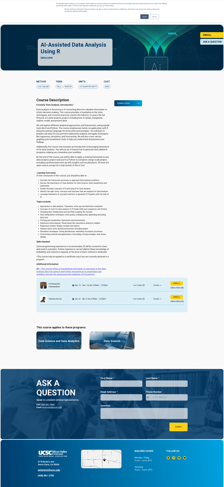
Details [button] (156, 285)
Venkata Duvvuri (55, 299)
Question (105, 405)
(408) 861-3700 (46, 475)
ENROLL (176, 283)
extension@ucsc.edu (52, 407)
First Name (106, 378)
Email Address (108, 392)
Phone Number (154, 392)
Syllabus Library (123, 103)
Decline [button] (154, 17)
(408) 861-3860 (47, 404)
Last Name (152, 378)
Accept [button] (144, 17)
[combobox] (148, 397)
